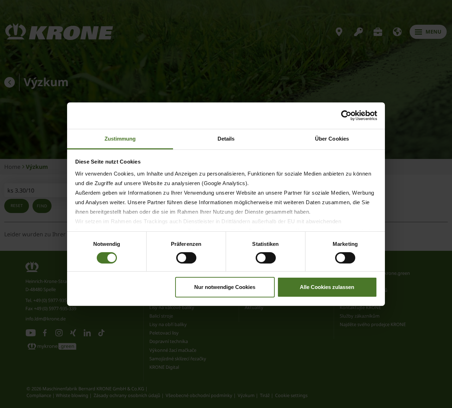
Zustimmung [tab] (120, 138)
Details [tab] (226, 138)
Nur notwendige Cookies (224, 287)
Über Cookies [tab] (332, 138)
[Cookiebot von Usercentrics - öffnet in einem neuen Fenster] (346, 115)
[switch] (186, 258)
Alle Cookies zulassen (327, 287)
